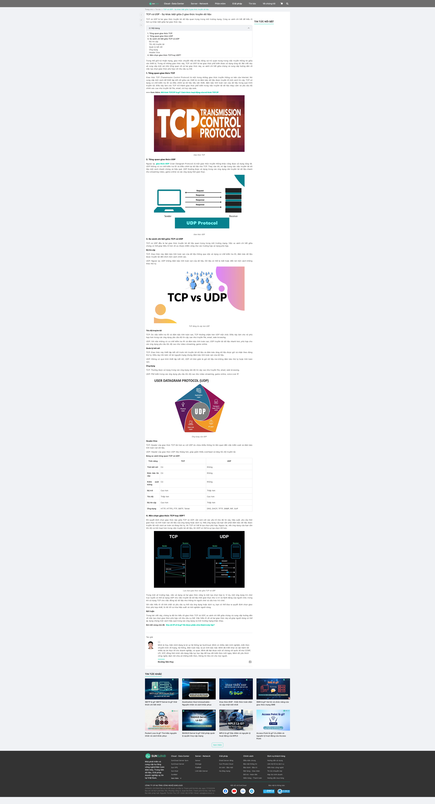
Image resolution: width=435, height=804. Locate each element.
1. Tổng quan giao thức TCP (159, 33)
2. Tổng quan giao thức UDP (160, 36)
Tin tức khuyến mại (274, 771)
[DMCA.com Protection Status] (268, 791)
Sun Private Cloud (226, 764)
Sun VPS (174, 767)
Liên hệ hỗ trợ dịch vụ (275, 764)
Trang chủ (149, 9)
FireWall (198, 767)
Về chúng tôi (269, 3)
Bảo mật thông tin (250, 764)
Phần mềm (220, 3)
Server (197, 760)
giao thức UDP (162, 164)
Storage (198, 764)
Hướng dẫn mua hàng (275, 778)
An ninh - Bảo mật (226, 767)
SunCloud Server (177, 764)
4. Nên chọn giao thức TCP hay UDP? (164, 55)
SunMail (174, 774)
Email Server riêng (226, 760)
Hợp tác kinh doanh (275, 774)
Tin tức (252, 3)
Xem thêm (217, 745)
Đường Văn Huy (166, 662)
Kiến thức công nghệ (275, 767)
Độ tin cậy (153, 41)
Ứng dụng (153, 50)
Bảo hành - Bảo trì (250, 767)
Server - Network (199, 3)
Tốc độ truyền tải (156, 44)
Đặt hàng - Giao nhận (251, 771)
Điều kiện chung (249, 760)
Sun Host (174, 771)
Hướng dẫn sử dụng (275, 760)
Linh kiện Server (201, 771)
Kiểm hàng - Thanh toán (252, 778)
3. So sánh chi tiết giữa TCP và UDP (163, 39)
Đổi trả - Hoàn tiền (250, 774)
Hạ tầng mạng (224, 771)
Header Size (154, 52)
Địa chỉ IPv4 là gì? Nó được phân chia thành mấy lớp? (190, 625)
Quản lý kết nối (156, 47)
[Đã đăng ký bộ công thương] (284, 791)
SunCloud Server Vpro (179, 760)
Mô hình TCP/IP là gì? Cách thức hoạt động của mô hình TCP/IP (190, 92)
